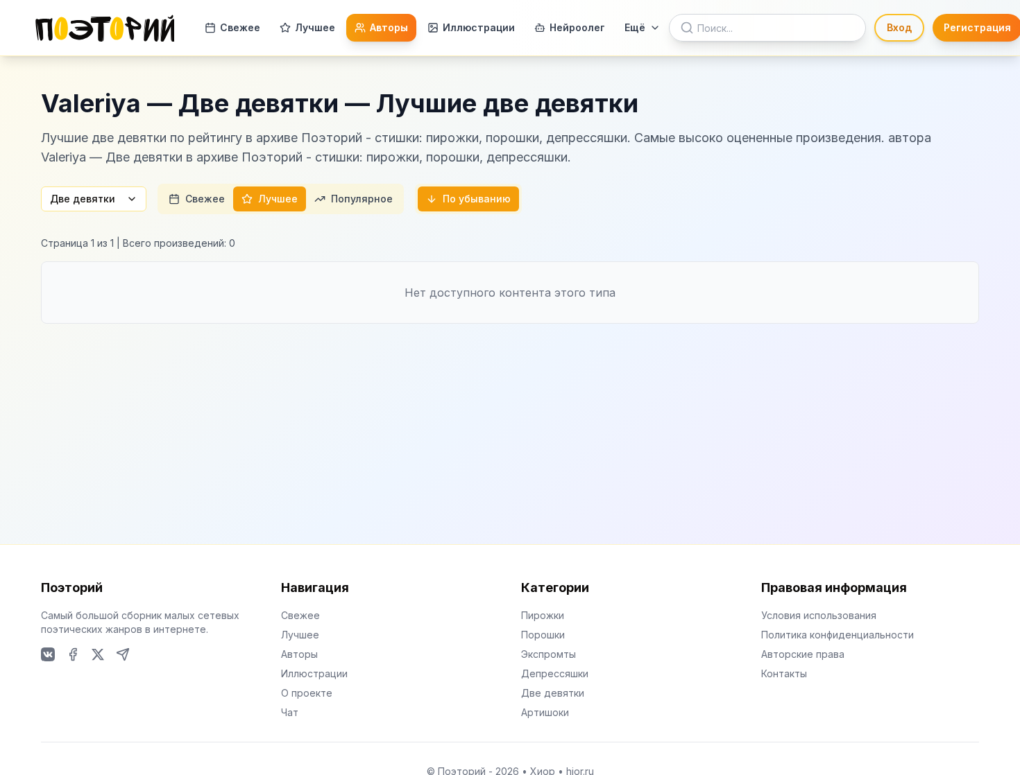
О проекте (306, 693)
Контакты (784, 673)
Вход (899, 27)
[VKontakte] (48, 654)
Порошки (543, 635)
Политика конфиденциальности (837, 635)
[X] (98, 654)
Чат (289, 712)
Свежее (240, 27)
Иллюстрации (479, 27)
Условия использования (818, 615)
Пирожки (542, 615)
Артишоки (545, 712)
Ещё (634, 27)
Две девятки (82, 198)
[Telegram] (123, 654)
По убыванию (477, 198)
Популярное (362, 198)
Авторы (389, 27)
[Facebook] (73, 654)
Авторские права (802, 654)
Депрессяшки (554, 673)
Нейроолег (577, 27)
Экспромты (548, 654)
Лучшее (315, 27)
